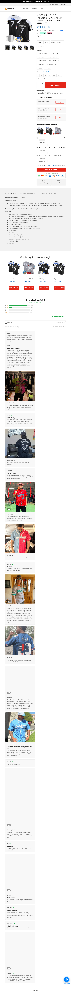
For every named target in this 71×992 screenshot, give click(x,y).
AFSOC (40, 68)
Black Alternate (43, 39)
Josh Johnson (52, 64)
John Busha (42, 57)
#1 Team (47, 68)
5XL (44, 78)
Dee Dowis (41, 64)
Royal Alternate (57, 39)
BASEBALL (34, 8)
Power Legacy (56, 42)
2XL (54, 75)
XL (49, 75)
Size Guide (46, 72)
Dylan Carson (53, 57)
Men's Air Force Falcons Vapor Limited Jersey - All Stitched (13, 278)
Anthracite (42, 46)
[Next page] (33, 28)
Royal (40, 42)
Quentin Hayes (43, 53)
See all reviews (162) (35, 302)
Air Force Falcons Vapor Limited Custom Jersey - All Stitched (59, 278)
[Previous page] (6, 28)
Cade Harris (42, 60)
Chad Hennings (54, 60)
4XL (39, 78)
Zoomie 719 (54, 53)
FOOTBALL (26, 8)
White (46, 42)
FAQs (49, 4)
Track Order (63, 4)
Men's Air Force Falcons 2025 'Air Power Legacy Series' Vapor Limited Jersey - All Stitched (29, 278)
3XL (59, 75)
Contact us (55, 4)
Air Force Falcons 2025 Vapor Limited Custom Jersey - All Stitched (44, 278)
